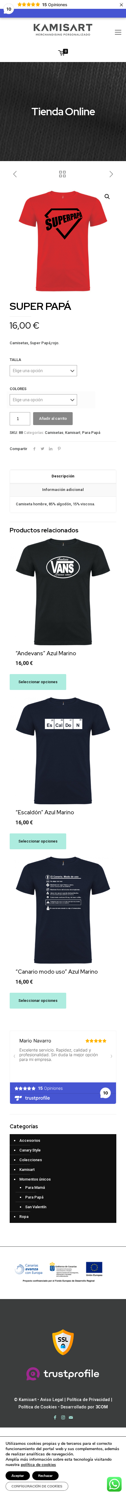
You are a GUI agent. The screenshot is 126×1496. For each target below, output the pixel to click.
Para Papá (91, 432)
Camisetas (54, 432)
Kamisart (72, 432)
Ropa (23, 1216)
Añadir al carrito (53, 418)
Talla (15, 359)
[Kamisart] (63, 29)
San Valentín (35, 1207)
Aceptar (17, 1475)
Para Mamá (35, 1187)
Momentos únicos (35, 1179)
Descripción (63, 476)
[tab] (63, 476)
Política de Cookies (37, 1407)
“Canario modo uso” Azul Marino (57, 971)
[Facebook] (55, 1417)
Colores (18, 389)
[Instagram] (63, 1417)
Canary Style (30, 1150)
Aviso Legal (51, 1399)
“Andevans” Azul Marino (46, 653)
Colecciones (30, 1160)
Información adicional (63, 489)
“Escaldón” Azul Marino (45, 812)
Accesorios (29, 1140)
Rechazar (45, 1475)
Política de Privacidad (88, 1399)
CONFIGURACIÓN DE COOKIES (36, 1486)
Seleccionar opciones (37, 682)
